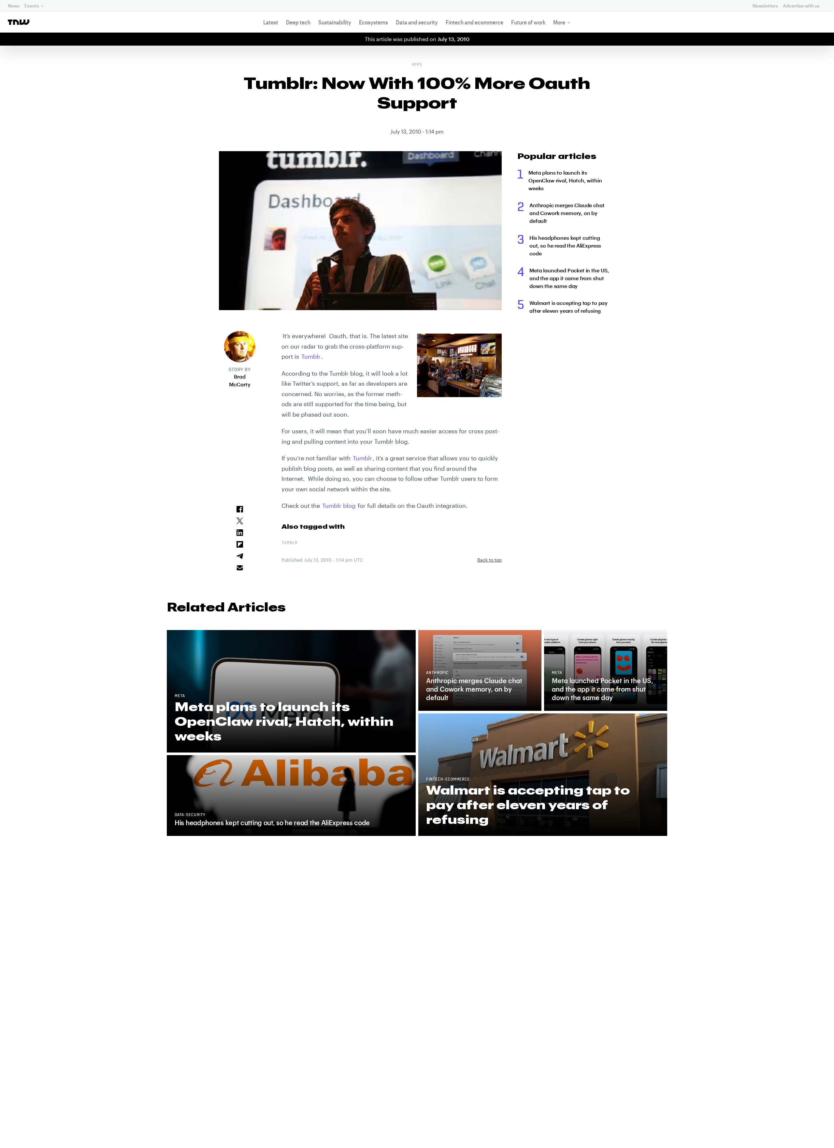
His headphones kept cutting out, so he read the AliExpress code (565, 245)
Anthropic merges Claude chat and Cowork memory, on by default (567, 213)
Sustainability (334, 22)
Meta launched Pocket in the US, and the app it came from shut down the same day (569, 278)
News (13, 5)
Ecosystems (373, 22)
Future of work (528, 22)
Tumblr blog (338, 505)
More (559, 22)
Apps (417, 65)
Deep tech (298, 22)
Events (31, 5)
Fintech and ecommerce (474, 22)
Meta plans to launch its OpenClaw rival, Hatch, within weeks (565, 180)
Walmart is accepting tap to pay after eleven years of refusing (568, 307)
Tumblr (311, 356)
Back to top (489, 560)
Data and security (417, 22)
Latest (270, 22)
